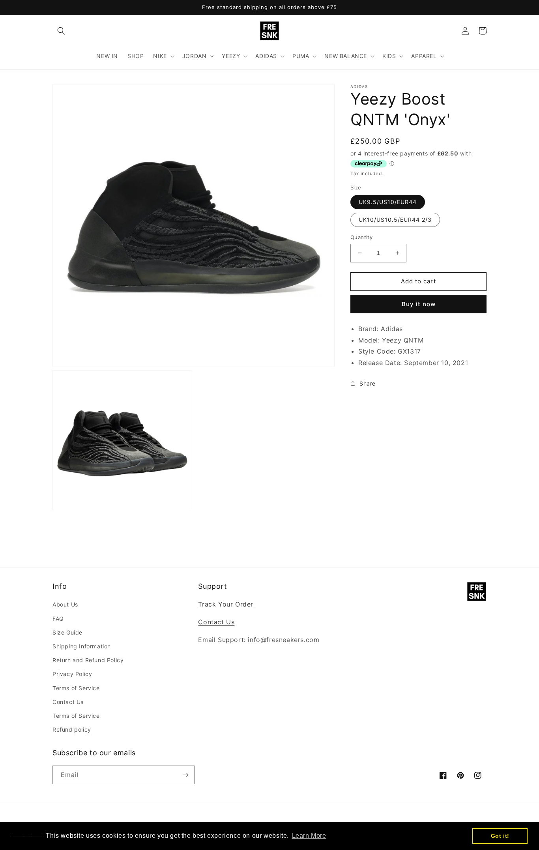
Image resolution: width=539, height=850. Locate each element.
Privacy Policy (72, 673)
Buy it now (419, 303)
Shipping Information (81, 646)
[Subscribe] (185, 775)
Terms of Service (76, 688)
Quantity (361, 237)
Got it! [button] (500, 836)
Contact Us (68, 701)
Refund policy (71, 729)
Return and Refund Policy (88, 660)
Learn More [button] (309, 835)
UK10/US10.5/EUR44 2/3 (395, 219)
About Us (65, 604)
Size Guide (67, 632)
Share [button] (367, 383)
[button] (61, 30)
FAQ (58, 618)
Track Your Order (225, 604)
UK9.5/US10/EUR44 (388, 201)
